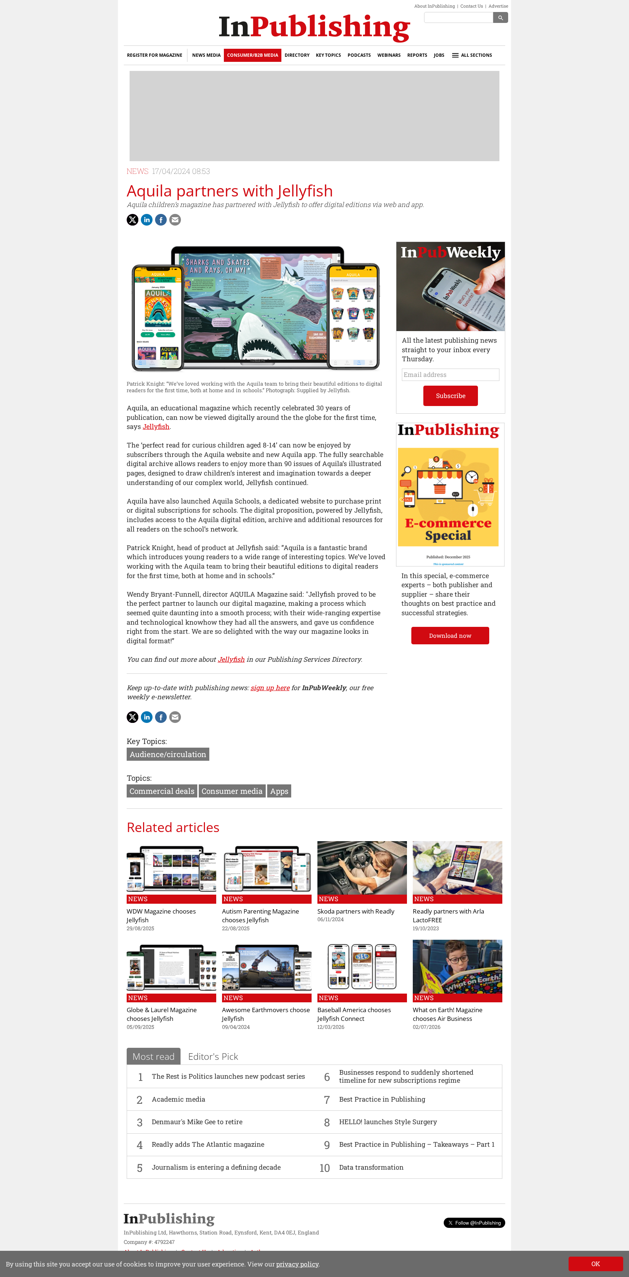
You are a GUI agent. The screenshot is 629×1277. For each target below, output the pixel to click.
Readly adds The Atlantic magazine (208, 1144)
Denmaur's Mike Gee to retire (197, 1121)
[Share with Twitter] (132, 220)
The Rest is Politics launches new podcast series (228, 1076)
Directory (297, 55)
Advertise (498, 6)
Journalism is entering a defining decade (216, 1167)
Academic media (178, 1099)
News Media (206, 55)
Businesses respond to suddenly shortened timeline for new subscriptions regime (406, 1076)
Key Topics (328, 55)
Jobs (439, 55)
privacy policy (297, 1264)
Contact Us (471, 6)
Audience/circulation (168, 754)
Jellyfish (156, 426)
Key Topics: (147, 741)
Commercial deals (162, 791)
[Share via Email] (175, 220)
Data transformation (371, 1167)
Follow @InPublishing (478, 1222)
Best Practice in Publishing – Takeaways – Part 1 (417, 1144)
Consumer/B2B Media (252, 55)
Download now (450, 635)
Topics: (139, 778)
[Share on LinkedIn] (147, 220)
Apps (279, 791)
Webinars (389, 55)
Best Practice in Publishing (382, 1099)
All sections (476, 55)
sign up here (269, 687)
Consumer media (232, 791)
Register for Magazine (154, 55)
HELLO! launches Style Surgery (388, 1121)
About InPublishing (434, 6)
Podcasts (359, 55)
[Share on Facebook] (161, 220)
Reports (417, 55)
